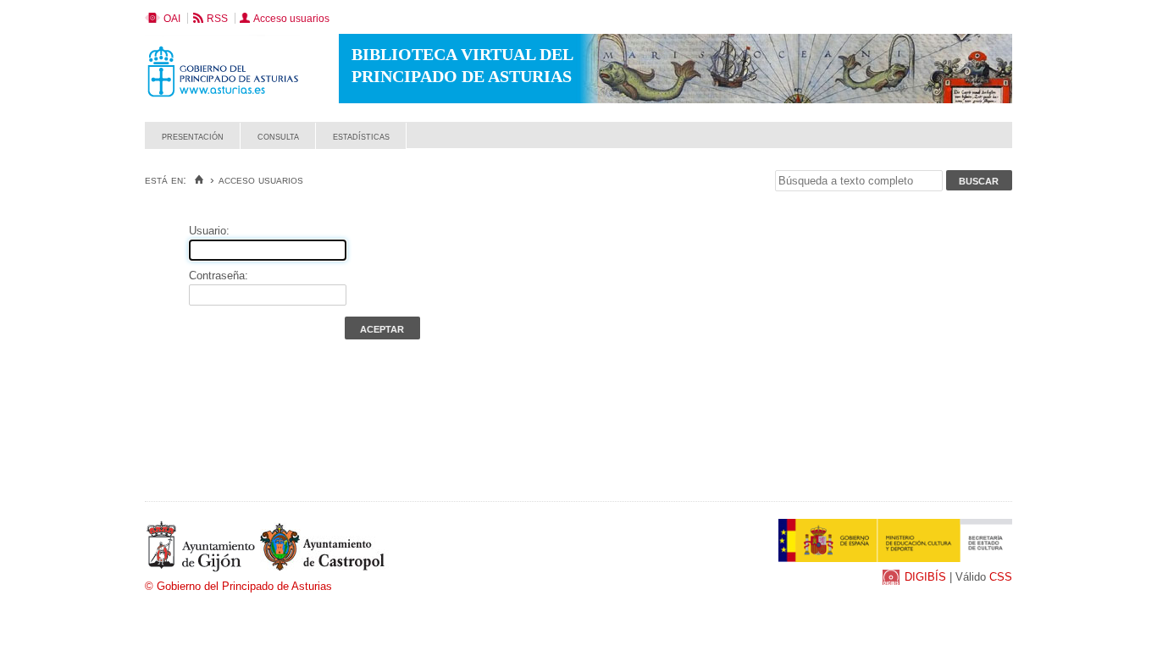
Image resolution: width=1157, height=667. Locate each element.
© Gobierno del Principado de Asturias (238, 586)
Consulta (278, 136)
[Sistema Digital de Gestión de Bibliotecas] (983, 144)
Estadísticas (361, 136)
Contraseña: (218, 275)
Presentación (193, 136)
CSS (1000, 577)
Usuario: (209, 230)
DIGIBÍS (925, 577)
